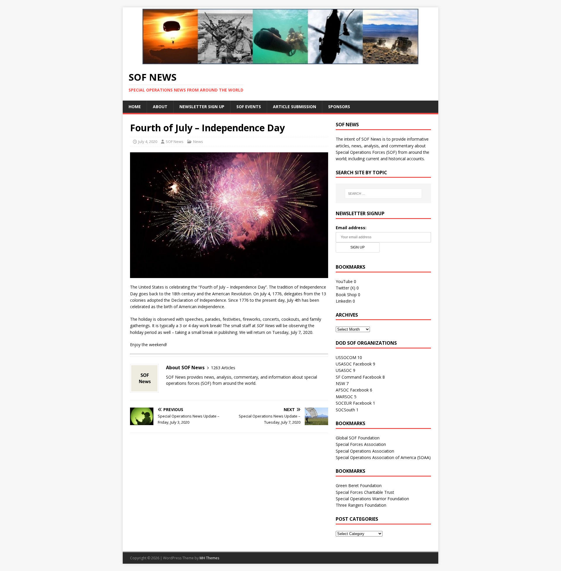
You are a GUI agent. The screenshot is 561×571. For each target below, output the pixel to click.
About (160, 106)
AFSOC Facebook (352, 390)
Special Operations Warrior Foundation (372, 498)
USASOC (344, 370)
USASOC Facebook (354, 364)
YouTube (344, 281)
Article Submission (294, 106)
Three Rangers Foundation (361, 505)
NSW (340, 383)
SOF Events (248, 106)
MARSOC (344, 396)
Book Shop (346, 294)
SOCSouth (345, 410)
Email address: (351, 227)
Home (135, 106)
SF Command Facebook (358, 377)
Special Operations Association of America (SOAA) (383, 457)
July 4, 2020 (147, 141)
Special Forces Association (361, 444)
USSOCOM (346, 357)
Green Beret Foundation (359, 485)
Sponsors (339, 106)
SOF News (174, 141)
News (198, 141)
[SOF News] (280, 61)
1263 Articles (223, 367)
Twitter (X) (345, 288)
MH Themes (209, 558)
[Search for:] (383, 194)
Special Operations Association (365, 451)
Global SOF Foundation (358, 438)
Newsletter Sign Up (201, 106)
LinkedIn (344, 301)
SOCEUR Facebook (354, 403)
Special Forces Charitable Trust (365, 492)
